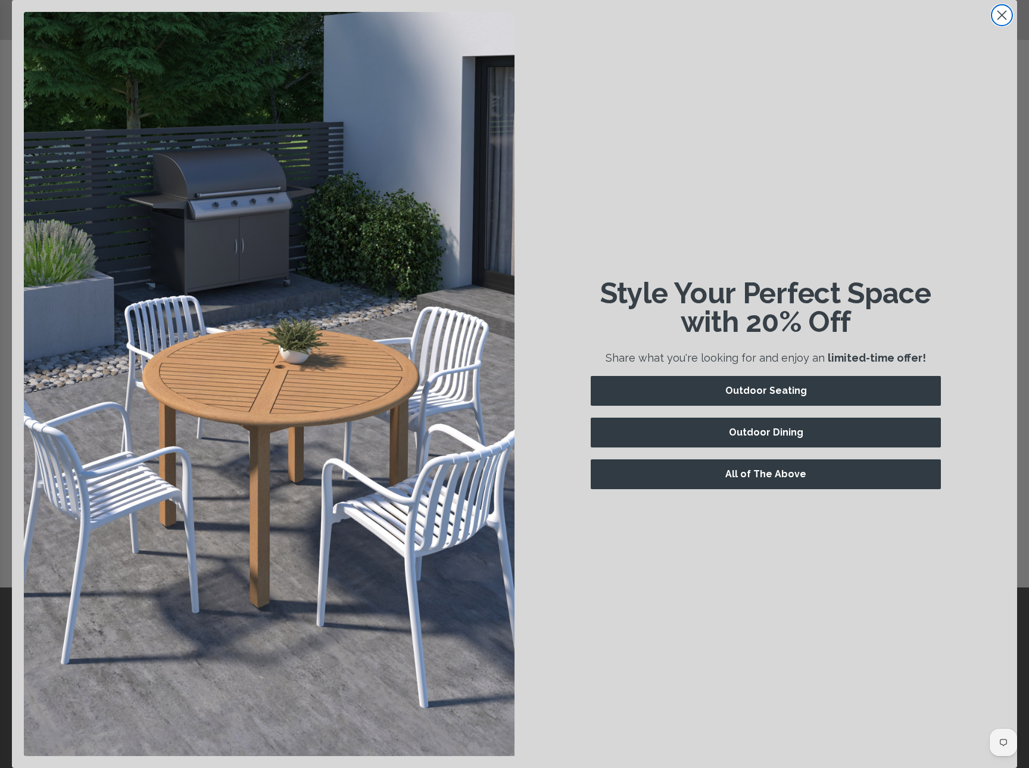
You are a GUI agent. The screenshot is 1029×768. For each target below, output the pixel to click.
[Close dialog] (1001, 15)
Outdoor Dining (766, 432)
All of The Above (765, 474)
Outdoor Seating (766, 390)
